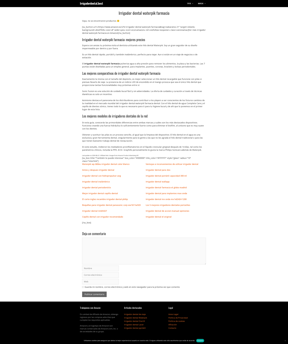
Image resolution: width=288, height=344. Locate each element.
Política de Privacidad (178, 317)
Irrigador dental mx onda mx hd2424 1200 (166, 199)
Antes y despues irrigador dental (98, 170)
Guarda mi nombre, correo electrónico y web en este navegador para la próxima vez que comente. (132, 287)
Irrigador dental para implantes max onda (166, 193)
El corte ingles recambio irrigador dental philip (105, 199)
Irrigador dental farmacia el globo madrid (166, 187)
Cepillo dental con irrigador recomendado (102, 216)
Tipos (189, 3)
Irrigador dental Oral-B (134, 321)
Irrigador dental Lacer (134, 324)
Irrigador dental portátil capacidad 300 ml (166, 175)
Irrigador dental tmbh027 (94, 211)
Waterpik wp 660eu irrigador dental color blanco (105, 164)
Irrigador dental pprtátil (135, 328)
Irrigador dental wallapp (158, 181)
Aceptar (200, 340)
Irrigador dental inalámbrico (96, 181)
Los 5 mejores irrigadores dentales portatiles (168, 205)
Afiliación (172, 324)
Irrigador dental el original (159, 216)
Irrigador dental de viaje (135, 314)
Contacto (172, 328)
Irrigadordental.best (91, 3)
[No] (285, 340)
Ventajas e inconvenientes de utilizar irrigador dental (172, 164)
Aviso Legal (173, 314)
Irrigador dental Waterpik (135, 317)
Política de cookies (176, 321)
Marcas (200, 3)
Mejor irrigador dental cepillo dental (100, 193)
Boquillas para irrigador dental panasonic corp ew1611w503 (111, 205)
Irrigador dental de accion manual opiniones (167, 211)
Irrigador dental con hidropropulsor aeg (101, 175)
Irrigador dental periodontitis (96, 187)
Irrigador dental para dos (158, 170)
